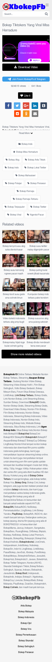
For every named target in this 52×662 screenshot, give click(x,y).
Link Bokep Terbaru (24, 395)
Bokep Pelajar (15, 183)
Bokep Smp (20, 482)
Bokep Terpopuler (16, 206)
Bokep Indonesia (26, 617)
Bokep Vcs (26, 628)
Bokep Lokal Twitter (36, 167)
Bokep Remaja (26, 191)
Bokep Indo (26, 144)
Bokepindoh (31, 437)
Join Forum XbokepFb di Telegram (28, 79)
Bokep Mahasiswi (26, 175)
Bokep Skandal (26, 640)
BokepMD (34, 402)
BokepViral (23, 433)
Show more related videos (26, 354)
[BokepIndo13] (24, 6)
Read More (24, 133)
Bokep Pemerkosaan (26, 634)
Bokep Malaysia (26, 611)
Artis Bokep (26, 605)
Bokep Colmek (10, 587)
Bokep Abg (13, 159)
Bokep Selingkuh (26, 646)
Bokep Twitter (39, 206)
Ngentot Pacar (36, 214)
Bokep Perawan (38, 183)
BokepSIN (8, 506)
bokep (15, 489)
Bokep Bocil (21, 573)
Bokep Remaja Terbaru (26, 199)
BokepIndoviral (26, 541)
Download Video (27, 67)
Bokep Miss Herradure (27, 151)
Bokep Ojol (26, 623)
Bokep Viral (15, 214)
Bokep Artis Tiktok (36, 159)
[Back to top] (47, 655)
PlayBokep (17, 513)
